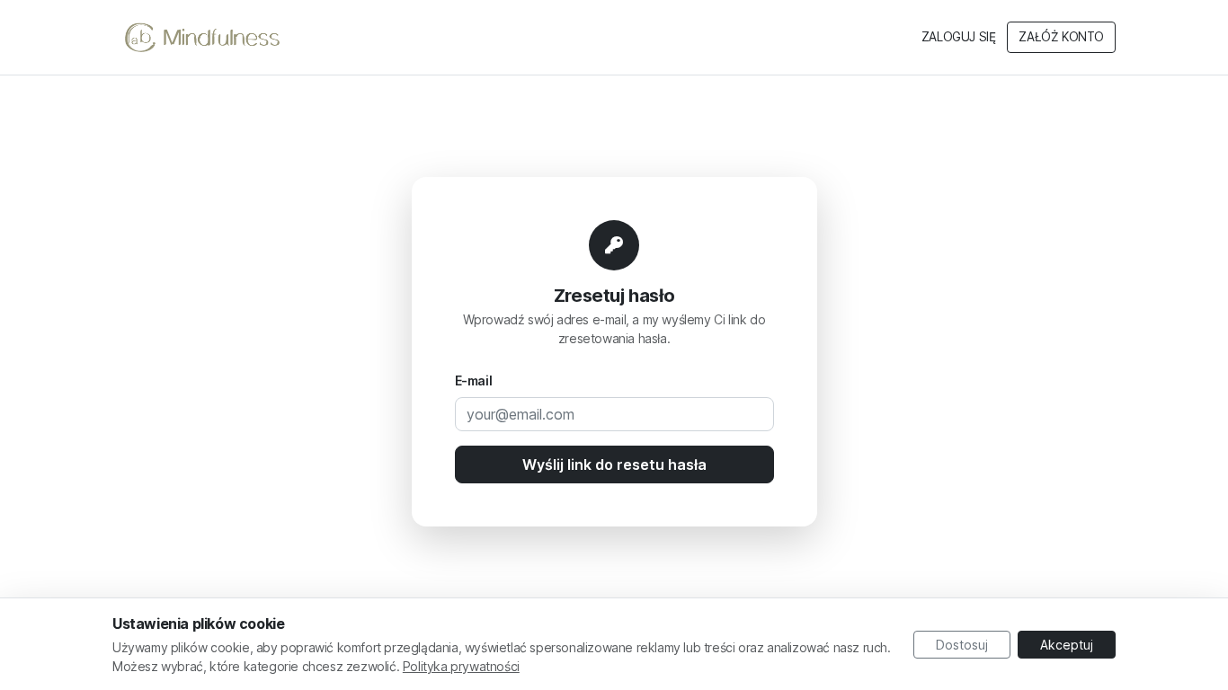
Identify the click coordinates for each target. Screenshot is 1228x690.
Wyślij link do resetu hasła (614, 464)
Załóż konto (1061, 37)
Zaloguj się (958, 37)
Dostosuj (962, 644)
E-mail (474, 380)
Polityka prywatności (461, 666)
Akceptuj (1066, 644)
